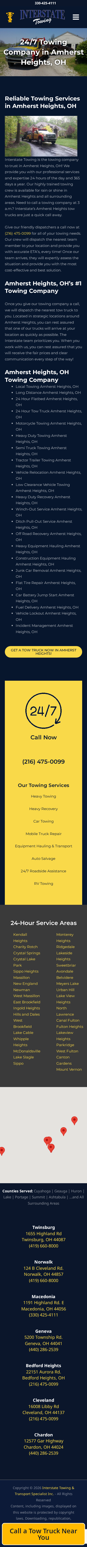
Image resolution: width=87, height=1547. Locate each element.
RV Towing (43, 883)
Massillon (21, 977)
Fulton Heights (69, 1026)
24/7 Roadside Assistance (43, 871)
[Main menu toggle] (76, 17)
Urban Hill (65, 989)
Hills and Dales (26, 1014)
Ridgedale (65, 946)
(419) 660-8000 (43, 1246)
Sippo (18, 1063)
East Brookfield (26, 1002)
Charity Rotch (25, 946)
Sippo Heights (25, 971)
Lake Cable (23, 1032)
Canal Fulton (68, 1020)
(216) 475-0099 (18, 233)
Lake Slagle (23, 1057)
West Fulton (67, 1051)
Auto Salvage (43, 858)
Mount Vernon (69, 1069)
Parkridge (65, 1045)
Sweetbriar (66, 965)
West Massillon (26, 996)
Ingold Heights (26, 1008)
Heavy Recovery (43, 808)
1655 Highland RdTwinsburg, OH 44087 (43, 1237)
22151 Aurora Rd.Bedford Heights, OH (43, 1375)
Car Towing (43, 821)
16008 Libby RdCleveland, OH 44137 (43, 1409)
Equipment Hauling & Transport (43, 846)
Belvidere (64, 977)
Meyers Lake (67, 983)
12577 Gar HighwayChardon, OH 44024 (43, 1444)
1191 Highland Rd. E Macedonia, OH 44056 (43, 1306)
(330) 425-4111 (43, 1315)
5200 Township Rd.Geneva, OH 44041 (43, 1340)
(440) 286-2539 (43, 1349)
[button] (51, 1148)
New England (25, 983)
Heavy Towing (43, 796)
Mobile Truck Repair (44, 833)
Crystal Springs (26, 953)
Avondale (64, 971)
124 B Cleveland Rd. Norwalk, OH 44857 (43, 1271)
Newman (21, 989)
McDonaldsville (26, 1051)
